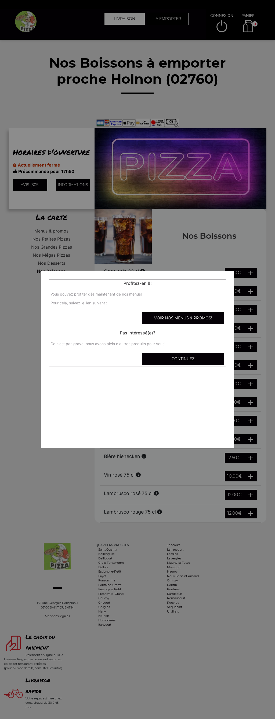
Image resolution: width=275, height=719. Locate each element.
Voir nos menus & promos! (183, 318)
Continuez (183, 358)
